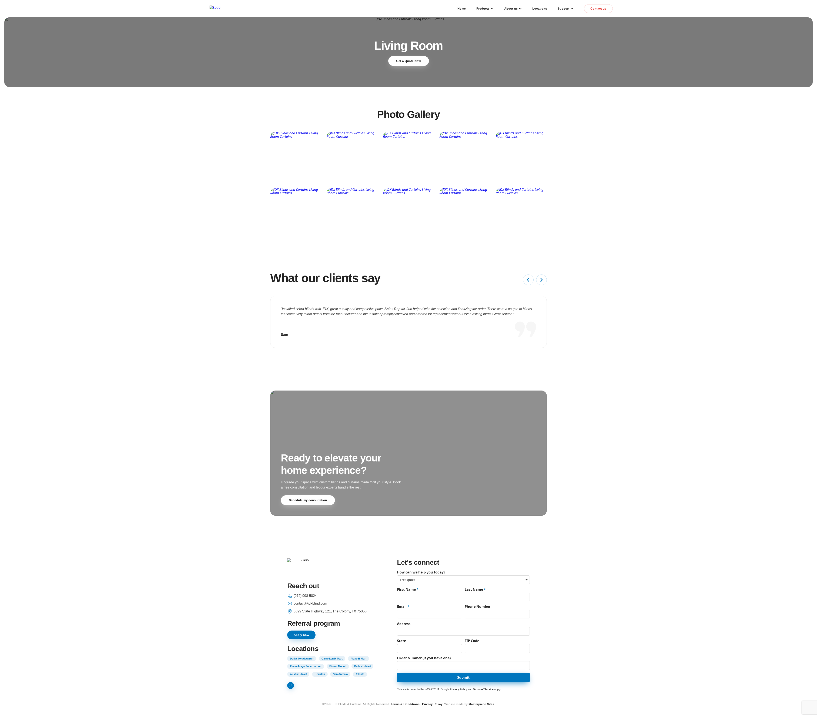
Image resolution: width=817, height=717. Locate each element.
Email (403, 606)
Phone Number (477, 606)
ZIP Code (472, 640)
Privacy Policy (458, 689)
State (401, 640)
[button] (528, 279)
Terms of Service (483, 689)
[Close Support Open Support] (571, 8)
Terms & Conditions (405, 704)
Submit (463, 677)
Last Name (475, 589)
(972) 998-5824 (305, 596)
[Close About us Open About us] (520, 8)
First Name (407, 589)
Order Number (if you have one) (424, 658)
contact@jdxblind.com (310, 603)
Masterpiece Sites (481, 704)
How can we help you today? (421, 572)
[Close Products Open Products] (492, 8)
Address (403, 623)
